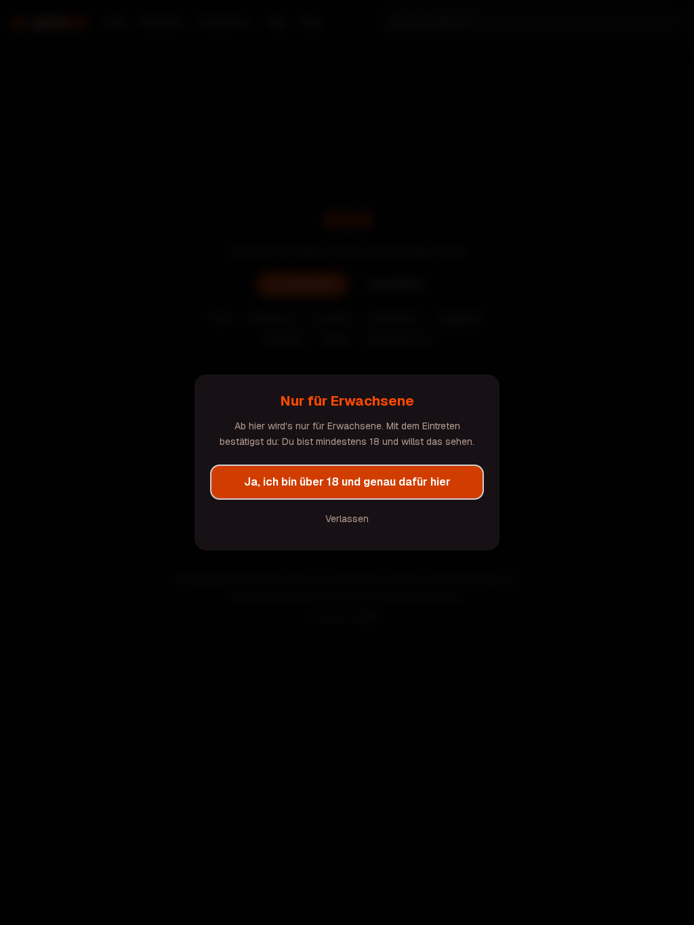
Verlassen (347, 519)
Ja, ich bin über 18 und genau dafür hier (347, 482)
